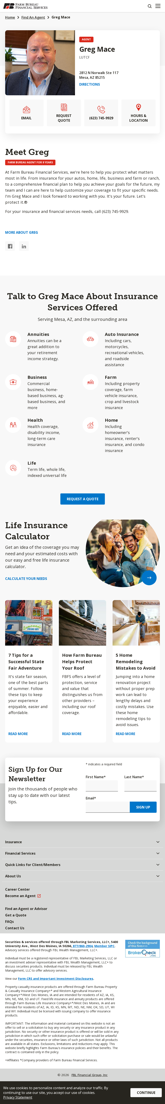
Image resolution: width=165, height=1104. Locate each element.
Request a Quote (82, 499)
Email (91, 798)
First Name (96, 777)
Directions (89, 84)
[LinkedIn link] (24, 246)
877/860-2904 (82, 946)
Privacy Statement (17, 1097)
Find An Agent (33, 17)
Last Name (134, 777)
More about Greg (21, 232)
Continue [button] (146, 1092)
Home (10, 17)
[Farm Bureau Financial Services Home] (25, 6)
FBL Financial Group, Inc (90, 1075)
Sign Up (143, 807)
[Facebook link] (10, 246)
